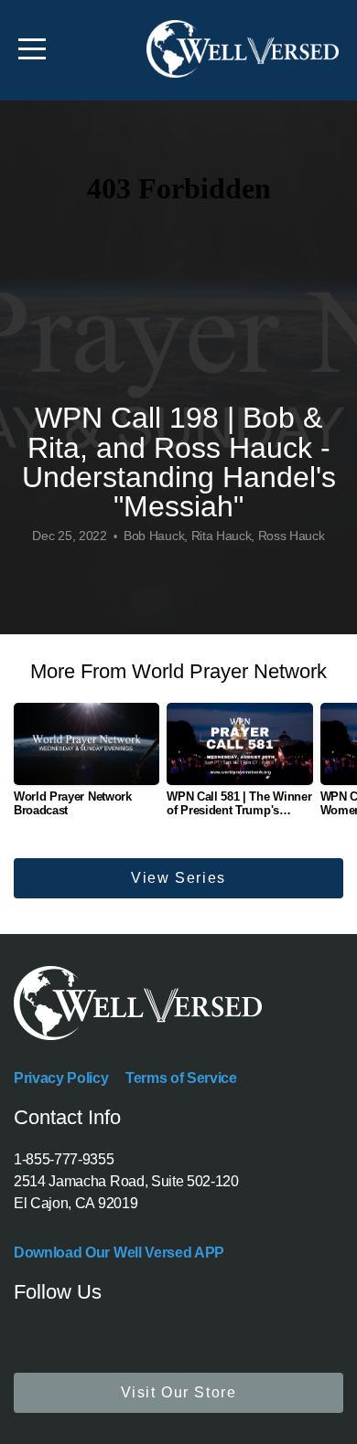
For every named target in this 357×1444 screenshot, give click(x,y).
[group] (86, 767)
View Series (178, 878)
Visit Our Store (179, 1392)
